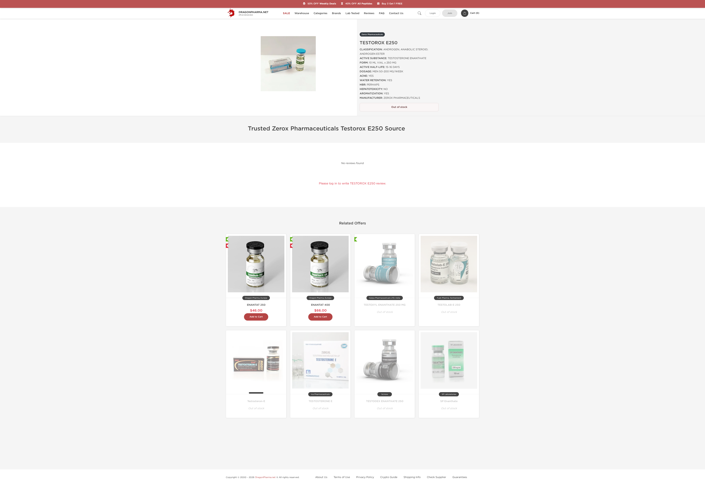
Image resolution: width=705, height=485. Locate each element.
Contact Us (396, 13)
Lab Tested (352, 13)
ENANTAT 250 (256, 304)
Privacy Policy (365, 477)
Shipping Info (412, 477)
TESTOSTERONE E (320, 401)
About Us (321, 477)
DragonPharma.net (265, 477)
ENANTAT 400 (320, 304)
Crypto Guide (388, 477)
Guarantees (459, 477)
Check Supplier (436, 477)
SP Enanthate (449, 401)
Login (433, 13)
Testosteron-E (256, 401)
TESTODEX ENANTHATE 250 (384, 401)
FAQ (381, 13)
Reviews (369, 13)
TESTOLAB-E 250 (449, 304)
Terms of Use (342, 477)
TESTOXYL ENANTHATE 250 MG (385, 304)
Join (449, 13)
